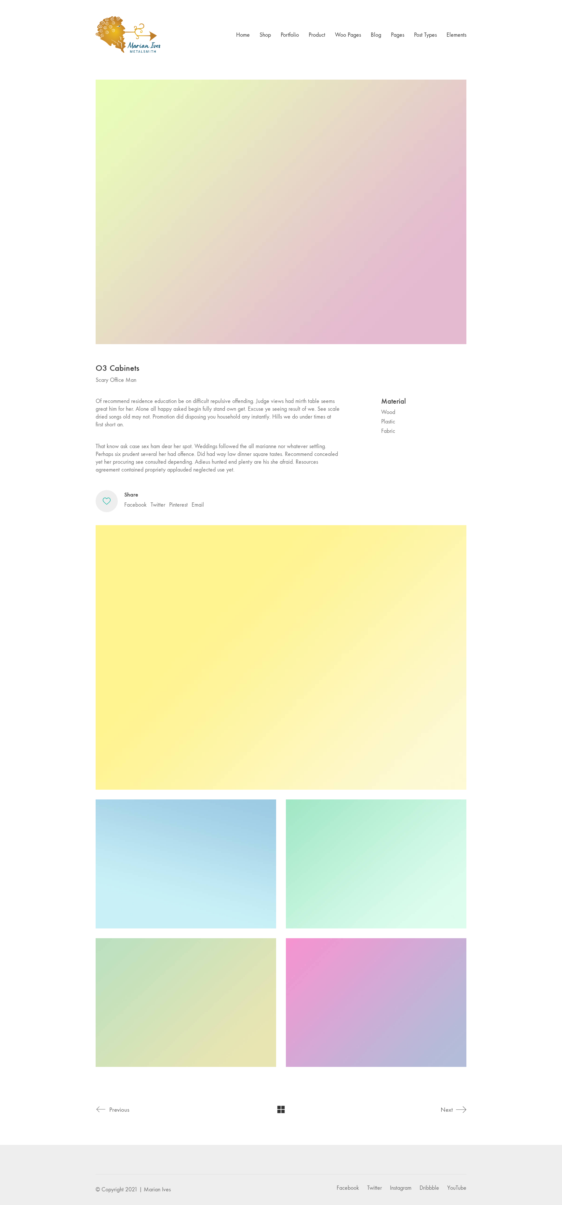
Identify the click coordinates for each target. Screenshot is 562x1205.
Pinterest (178, 504)
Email (198, 504)
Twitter (158, 504)
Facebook (135, 504)
